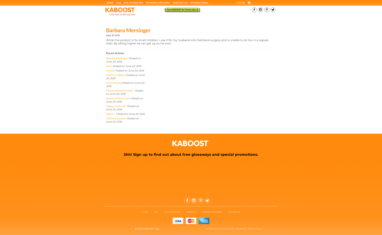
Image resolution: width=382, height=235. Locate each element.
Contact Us (180, 3)
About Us (191, 212)
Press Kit (240, 229)
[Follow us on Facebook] (254, 9)
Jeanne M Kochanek (118, 98)
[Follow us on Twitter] (273, 9)
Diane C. (110, 114)
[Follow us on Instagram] (260, 9)
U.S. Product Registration (219, 229)
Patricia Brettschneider (120, 90)
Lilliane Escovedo (116, 118)
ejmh (109, 66)
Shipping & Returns (158, 3)
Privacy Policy (255, 229)
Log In (241, 3)
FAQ (118, 3)
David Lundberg (115, 75)
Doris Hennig (113, 82)
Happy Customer (116, 106)
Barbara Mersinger (117, 58)
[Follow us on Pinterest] (266, 9)
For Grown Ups (133, 3)
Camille (110, 70)
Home (110, 3)
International (199, 3)
